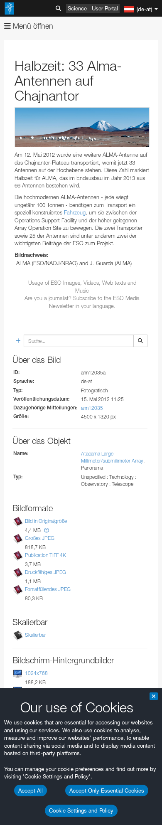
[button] (46, 530)
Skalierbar (35, 635)
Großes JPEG (39, 538)
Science (77, 8)
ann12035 (92, 408)
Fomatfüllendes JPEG (48, 589)
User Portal (105, 8)
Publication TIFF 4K (45, 555)
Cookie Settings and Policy (81, 810)
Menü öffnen (32, 26)
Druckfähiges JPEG (45, 572)
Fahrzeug (75, 212)
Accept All (30, 790)
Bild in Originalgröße (46, 521)
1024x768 (36, 673)
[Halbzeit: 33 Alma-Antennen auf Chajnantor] (82, 127)
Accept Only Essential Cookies (106, 790)
